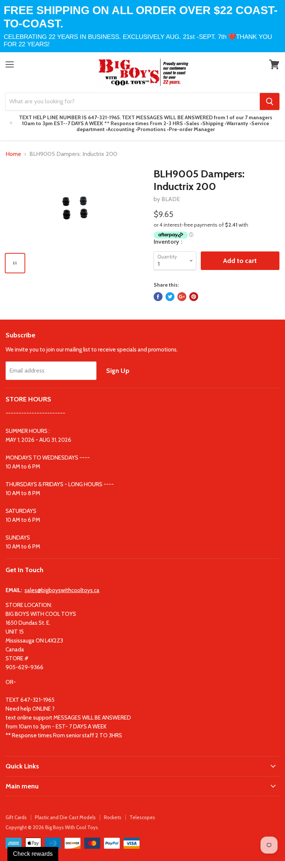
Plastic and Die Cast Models (65, 817)
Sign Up (118, 371)
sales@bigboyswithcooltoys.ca (61, 590)
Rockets (112, 817)
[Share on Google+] (181, 296)
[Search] (269, 101)
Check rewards (33, 854)
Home (13, 154)
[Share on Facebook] (158, 296)
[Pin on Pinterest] (193, 296)
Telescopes (142, 817)
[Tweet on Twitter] (170, 296)
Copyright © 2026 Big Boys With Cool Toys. (52, 827)
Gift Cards (16, 817)
